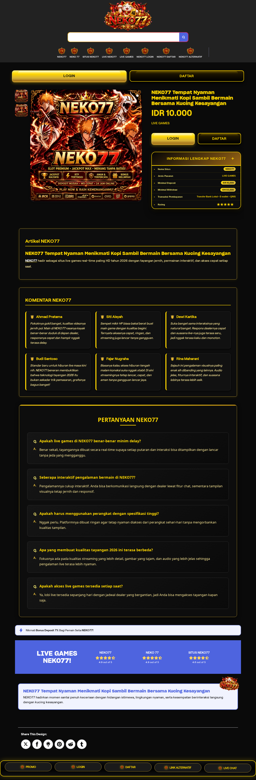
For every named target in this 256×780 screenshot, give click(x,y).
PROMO (31, 768)
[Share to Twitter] (26, 744)
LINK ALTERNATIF (180, 767)
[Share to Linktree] (48, 744)
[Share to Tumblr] (82, 744)
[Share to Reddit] (70, 744)
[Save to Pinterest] (59, 744)
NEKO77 (31, 260)
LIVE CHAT (230, 767)
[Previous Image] (33, 146)
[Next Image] (138, 146)
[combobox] (123, 37)
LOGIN (69, 76)
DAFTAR (187, 76)
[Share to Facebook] (37, 744)
